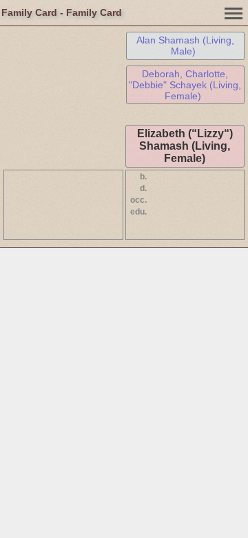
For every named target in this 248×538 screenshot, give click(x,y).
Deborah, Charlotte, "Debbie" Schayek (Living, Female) (185, 84)
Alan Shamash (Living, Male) (185, 45)
